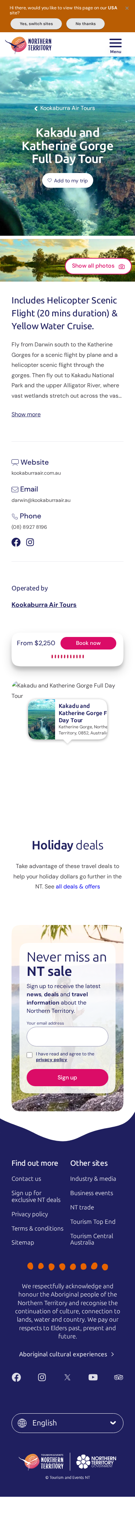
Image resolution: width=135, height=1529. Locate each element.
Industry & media (93, 1178)
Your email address (45, 1023)
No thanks (86, 23)
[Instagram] (41, 1377)
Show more (26, 414)
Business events (91, 1193)
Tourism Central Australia (91, 1239)
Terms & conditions (37, 1228)
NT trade (82, 1207)
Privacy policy (30, 1214)
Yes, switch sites (36, 23)
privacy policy (51, 1060)
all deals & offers (78, 886)
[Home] (28, 44)
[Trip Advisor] (118, 1377)
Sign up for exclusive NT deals (36, 1196)
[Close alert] (127, 8)
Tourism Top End (93, 1221)
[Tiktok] (75, 1389)
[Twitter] (67, 1377)
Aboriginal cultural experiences (64, 1354)
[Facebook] (16, 1377)
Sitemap (23, 1242)
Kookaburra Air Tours (44, 604)
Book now (88, 643)
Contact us (26, 1178)
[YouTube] (93, 1377)
